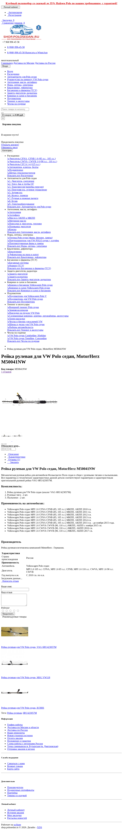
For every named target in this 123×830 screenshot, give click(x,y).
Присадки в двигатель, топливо (24, 223)
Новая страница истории (20, 735)
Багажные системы (18, 262)
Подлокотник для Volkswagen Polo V (27, 296)
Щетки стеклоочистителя (21, 173)
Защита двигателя (17, 274)
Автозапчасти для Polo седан (22, 76)
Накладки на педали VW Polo (23, 313)
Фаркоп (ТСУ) (15, 265)
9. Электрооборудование (20, 204)
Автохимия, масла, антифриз (22, 82)
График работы (15, 724)
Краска (11, 229)
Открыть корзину (10, 144)
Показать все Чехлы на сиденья (23, 341)
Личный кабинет (16, 810)
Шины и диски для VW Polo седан (26, 324)
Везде (10, 71)
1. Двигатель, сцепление (20, 181)
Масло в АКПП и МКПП (21, 218)
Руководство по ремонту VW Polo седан (27, 79)
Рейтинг (5, 608)
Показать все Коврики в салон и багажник (29, 290)
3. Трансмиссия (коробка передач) (25, 187)
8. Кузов (12, 201)
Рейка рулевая (14, 713)
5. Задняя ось (14, 192)
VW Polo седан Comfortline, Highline (26, 335)
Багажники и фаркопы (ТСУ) (22, 90)
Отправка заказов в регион (21, 749)
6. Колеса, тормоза (17, 195)
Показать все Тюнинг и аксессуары (25, 330)
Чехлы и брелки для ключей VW (24, 321)
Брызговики (14, 251)
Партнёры (12, 793)
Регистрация (14, 15)
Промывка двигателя (19, 226)
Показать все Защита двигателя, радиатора (29, 279)
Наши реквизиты (16, 733)
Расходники (13, 74)
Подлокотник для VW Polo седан (25, 299)
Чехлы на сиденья (16, 104)
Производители (15, 787)
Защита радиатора (17, 276)
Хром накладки (16, 318)
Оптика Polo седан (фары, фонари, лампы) (29, 237)
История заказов (15, 812)
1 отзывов (6, 371)
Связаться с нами (16, 763)
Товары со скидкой (17, 795)
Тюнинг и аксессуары (18, 101)
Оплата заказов (15, 738)
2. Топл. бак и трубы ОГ (20, 184)
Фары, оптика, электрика (20, 85)
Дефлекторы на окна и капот (23, 254)
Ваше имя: (6, 586)
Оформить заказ (9, 147)
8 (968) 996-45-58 (16, 47)
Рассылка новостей (17, 818)
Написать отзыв (10, 581)
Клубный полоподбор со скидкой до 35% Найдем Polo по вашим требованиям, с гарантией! (61, 3)
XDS (39, 827)
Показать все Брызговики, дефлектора (26, 257)
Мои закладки (14, 815)
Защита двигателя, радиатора (22, 93)
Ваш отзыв (6, 592)
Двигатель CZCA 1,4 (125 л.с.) (23, 164)
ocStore (17, 824)
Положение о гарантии (19, 741)
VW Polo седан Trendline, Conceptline (27, 338)
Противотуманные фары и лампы (25, 243)
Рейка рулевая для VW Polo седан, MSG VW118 (25, 677)
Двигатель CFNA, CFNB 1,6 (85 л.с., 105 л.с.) (31, 158)
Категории (7, 150)
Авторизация (14, 12)
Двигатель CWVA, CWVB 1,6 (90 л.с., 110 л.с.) (32, 161)
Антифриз (13, 215)
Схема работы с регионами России (25, 743)
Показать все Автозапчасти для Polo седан (29, 206)
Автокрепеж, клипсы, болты (22, 167)
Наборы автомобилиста (20, 327)
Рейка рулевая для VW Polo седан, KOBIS (22, 708)
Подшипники (15, 170)
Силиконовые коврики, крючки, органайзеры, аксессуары (38, 316)
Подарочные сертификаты (20, 790)
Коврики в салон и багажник (22, 95)
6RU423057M (30, 713)
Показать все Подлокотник (21, 301)
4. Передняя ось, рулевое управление (27, 189)
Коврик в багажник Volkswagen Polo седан (30, 285)
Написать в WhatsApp (36, 52)
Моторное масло (16, 221)
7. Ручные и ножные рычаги (22, 198)
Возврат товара (15, 766)
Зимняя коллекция (17, 310)
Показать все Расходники (20, 175)
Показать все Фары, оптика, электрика (27, 246)
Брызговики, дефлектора (20, 87)
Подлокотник (14, 98)
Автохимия (14, 212)
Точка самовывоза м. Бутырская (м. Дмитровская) (32, 746)
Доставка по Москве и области (23, 727)
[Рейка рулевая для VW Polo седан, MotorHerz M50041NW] (29, 429)
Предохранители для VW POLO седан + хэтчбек (33, 240)
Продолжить (8, 614)
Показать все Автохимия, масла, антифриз (29, 232)
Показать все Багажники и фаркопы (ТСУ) (29, 268)
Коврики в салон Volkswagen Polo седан (28, 288)
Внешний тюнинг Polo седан (23, 307)
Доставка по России (17, 730)
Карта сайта (13, 769)
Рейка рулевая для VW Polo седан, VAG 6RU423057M (28, 647)
